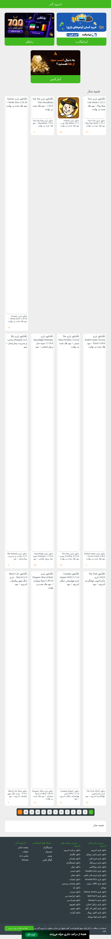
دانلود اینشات (74, 879)
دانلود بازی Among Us (96, 904)
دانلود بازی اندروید (98, 850)
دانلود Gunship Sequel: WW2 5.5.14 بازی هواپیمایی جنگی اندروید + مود (69, 795)
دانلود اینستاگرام (73, 862)
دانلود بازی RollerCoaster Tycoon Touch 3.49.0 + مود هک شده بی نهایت (94, 557)
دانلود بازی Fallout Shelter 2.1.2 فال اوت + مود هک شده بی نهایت (68, 123)
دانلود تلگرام (75, 854)
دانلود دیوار (75, 866)
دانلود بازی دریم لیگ (97, 862)
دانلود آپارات (75, 912)
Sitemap (24, 859)
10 (37, 812)
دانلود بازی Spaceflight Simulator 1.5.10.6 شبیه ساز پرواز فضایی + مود (43, 557)
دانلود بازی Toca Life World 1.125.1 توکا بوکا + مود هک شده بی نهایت (95, 124)
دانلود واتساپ (74, 858)
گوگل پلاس (46, 859)
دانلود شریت (75, 891)
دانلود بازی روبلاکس (97, 866)
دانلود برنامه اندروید (72, 850)
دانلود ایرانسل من (73, 896)
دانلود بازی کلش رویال (97, 916)
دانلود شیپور (75, 908)
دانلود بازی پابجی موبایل (96, 854)
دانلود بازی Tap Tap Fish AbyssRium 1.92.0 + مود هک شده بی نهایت (43, 124)
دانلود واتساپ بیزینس (71, 883)
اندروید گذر (55, 4)
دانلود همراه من (73, 900)
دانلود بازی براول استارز (96, 908)
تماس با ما (24, 855)
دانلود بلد (76, 887)
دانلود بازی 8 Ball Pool (96, 900)
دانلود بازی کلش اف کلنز (96, 912)
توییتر (49, 855)
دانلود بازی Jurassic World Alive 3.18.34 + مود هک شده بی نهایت (17, 319)
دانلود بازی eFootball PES (95, 879)
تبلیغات (25, 851)
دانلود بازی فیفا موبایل (97, 921)
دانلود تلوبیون (74, 904)
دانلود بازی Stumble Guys (94, 871)
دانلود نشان (75, 875)
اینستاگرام (48, 847)
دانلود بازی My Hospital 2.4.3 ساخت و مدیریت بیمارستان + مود (16, 556)
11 (31, 812)
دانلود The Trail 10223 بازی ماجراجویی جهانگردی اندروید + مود (95, 794)
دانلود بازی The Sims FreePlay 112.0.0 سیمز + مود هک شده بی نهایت (69, 557)
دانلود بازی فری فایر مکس (95, 875)
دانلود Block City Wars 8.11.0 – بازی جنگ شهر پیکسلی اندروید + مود (16, 794)
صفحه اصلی (23, 847)
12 (25, 812)
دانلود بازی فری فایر (98, 858)
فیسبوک (48, 851)
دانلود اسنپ (75, 871)
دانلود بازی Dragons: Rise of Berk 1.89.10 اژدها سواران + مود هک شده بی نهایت (43, 795)
